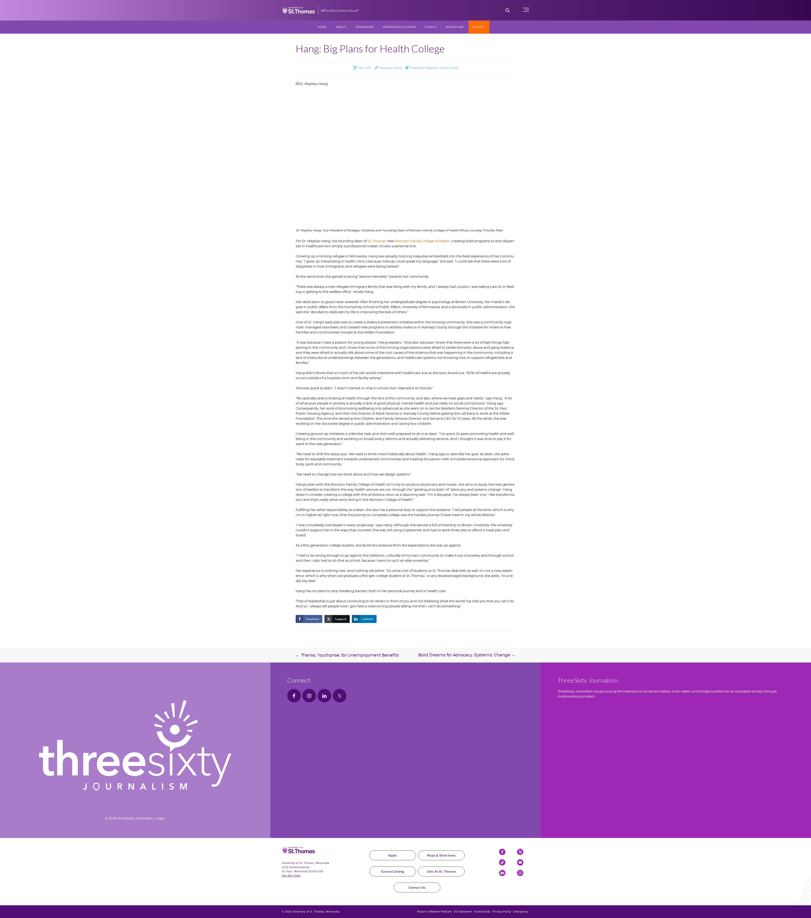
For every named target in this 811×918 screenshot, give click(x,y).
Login (160, 818)
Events (430, 27)
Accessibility (482, 911)
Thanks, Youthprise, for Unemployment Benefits (347, 655)
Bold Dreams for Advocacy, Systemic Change (466, 654)
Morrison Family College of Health (422, 241)
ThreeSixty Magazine (423, 68)
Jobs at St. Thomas (441, 871)
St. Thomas (376, 241)
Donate (479, 27)
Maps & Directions (441, 855)
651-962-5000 (291, 875)
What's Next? (449, 68)
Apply (392, 855)
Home (322, 27)
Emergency (520, 911)
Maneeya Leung (390, 68)
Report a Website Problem (434, 911)
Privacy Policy (502, 911)
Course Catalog (392, 871)
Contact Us (417, 887)
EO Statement (463, 911)
